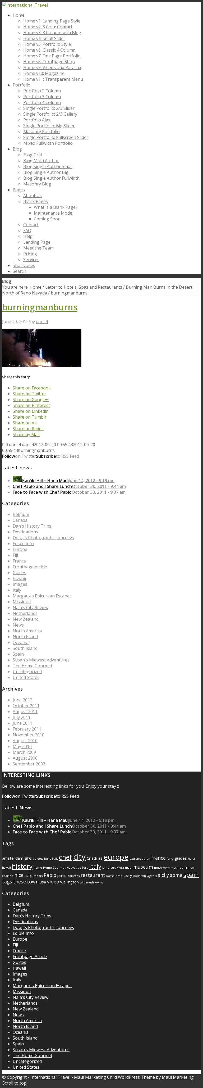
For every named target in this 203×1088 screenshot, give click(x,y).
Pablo (50, 875)
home (38, 867)
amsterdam (12, 858)
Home (35, 287)
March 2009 (24, 752)
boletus (38, 858)
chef (65, 857)
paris (61, 875)
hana (191, 858)
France (19, 561)
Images (20, 584)
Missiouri (22, 602)
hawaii (6, 867)
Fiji (15, 555)
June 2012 (22, 700)
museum (143, 867)
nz (27, 875)
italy (95, 866)
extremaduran (140, 858)
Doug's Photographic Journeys (43, 538)
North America (27, 631)
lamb (105, 867)
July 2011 (21, 717)
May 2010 (22, 746)
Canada (20, 520)
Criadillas (95, 858)
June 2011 (22, 723)
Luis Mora (117, 867)
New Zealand (26, 619)
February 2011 (27, 729)
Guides (19, 572)
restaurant (93, 875)
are (28, 858)
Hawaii (19, 578)
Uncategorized (27, 671)
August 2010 (25, 741)
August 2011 (25, 711)
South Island (25, 648)
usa (43, 882)
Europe (20, 549)
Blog (6, 281)
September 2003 (29, 764)
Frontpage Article (30, 567)
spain (191, 874)
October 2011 (26, 706)
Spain (18, 654)
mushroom (162, 867)
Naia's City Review (30, 607)
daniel (42, 321)
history (22, 866)
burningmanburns (39, 307)
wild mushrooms (91, 882)
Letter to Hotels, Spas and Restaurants (83, 287)
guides (181, 858)
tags (7, 881)
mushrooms (179, 867)
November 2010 (28, 735)
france (158, 858)
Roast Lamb (114, 876)
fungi (170, 858)
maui (128, 867)
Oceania (21, 642)
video (53, 881)
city (79, 856)
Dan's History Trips (32, 526)
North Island (25, 637)
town (33, 881)
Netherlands (25, 613)
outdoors (36, 876)
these (19, 881)
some (176, 875)
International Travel (50, 1077)
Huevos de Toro (77, 867)
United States (26, 677)
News (18, 625)
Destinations (25, 532)
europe (116, 857)
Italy (17, 590)
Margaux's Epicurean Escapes (42, 596)
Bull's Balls (51, 858)
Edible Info (23, 543)
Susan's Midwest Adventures (41, 660)
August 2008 (25, 758)
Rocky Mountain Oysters (140, 876)
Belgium (21, 514)
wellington (69, 882)
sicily (163, 875)
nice (19, 875)
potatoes (73, 876)
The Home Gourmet (32, 666)
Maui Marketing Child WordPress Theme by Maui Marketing (134, 1077)
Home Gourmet (54, 867)
